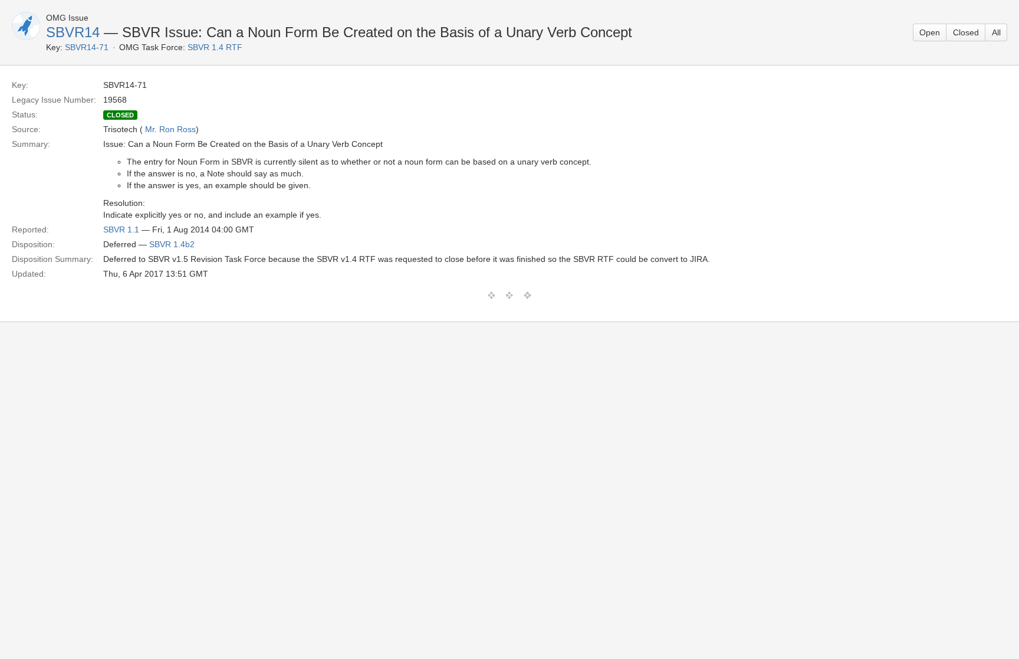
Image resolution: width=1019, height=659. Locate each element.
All (996, 32)
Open (929, 32)
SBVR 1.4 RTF (215, 47)
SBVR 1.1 (121, 229)
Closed (966, 32)
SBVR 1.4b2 (172, 244)
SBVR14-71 (87, 47)
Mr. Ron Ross (170, 129)
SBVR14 (73, 32)
